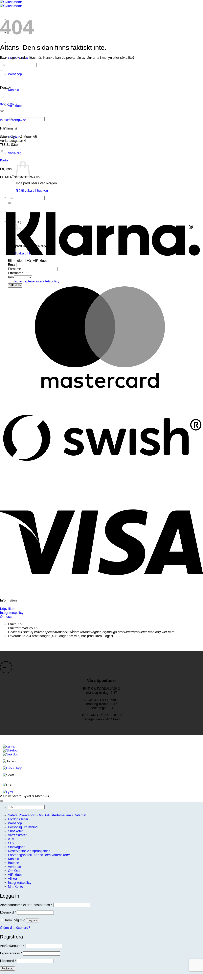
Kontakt (13, 90)
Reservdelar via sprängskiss (29, 851)
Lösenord (8, 912)
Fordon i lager (18, 819)
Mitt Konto (15, 887)
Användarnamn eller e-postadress (26, 905)
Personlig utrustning (22, 827)
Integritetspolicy (12, 613)
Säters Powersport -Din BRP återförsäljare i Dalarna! (47, 815)
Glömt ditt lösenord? (15, 928)
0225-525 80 (9, 104)
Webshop (15, 74)
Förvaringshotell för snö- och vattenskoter (39, 855)
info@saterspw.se (13, 120)
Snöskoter (15, 831)
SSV (11, 843)
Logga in (32, 920)
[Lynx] (8, 792)
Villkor (12, 879)
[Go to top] (1, 801)
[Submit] (9, 124)
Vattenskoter (17, 835)
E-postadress (11, 953)
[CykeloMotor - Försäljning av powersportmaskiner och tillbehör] (11, 4)
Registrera (7, 968)
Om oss (6, 617)
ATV (11, 839)
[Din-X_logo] (12, 768)
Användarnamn (12, 946)
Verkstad (14, 867)
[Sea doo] (10, 754)
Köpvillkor (7, 609)
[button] (14, 153)
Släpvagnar (16, 847)
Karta (4, 160)
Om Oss (14, 871)
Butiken (13, 863)
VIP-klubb (15, 875)
